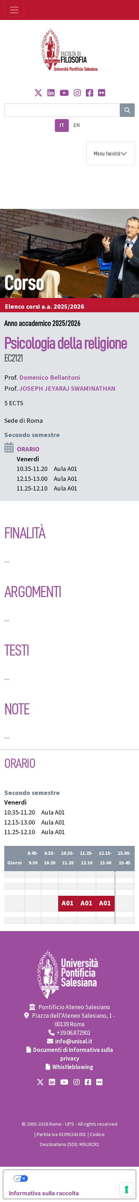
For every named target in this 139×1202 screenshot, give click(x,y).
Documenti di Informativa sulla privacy (73, 1054)
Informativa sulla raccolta (44, 1193)
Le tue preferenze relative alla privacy (77, 1178)
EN (76, 125)
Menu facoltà (107, 153)
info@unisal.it (73, 1041)
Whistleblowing (72, 1067)
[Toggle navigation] (14, 10)
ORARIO (28, 449)
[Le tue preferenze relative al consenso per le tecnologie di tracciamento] (126, 1189)
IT (62, 125)
